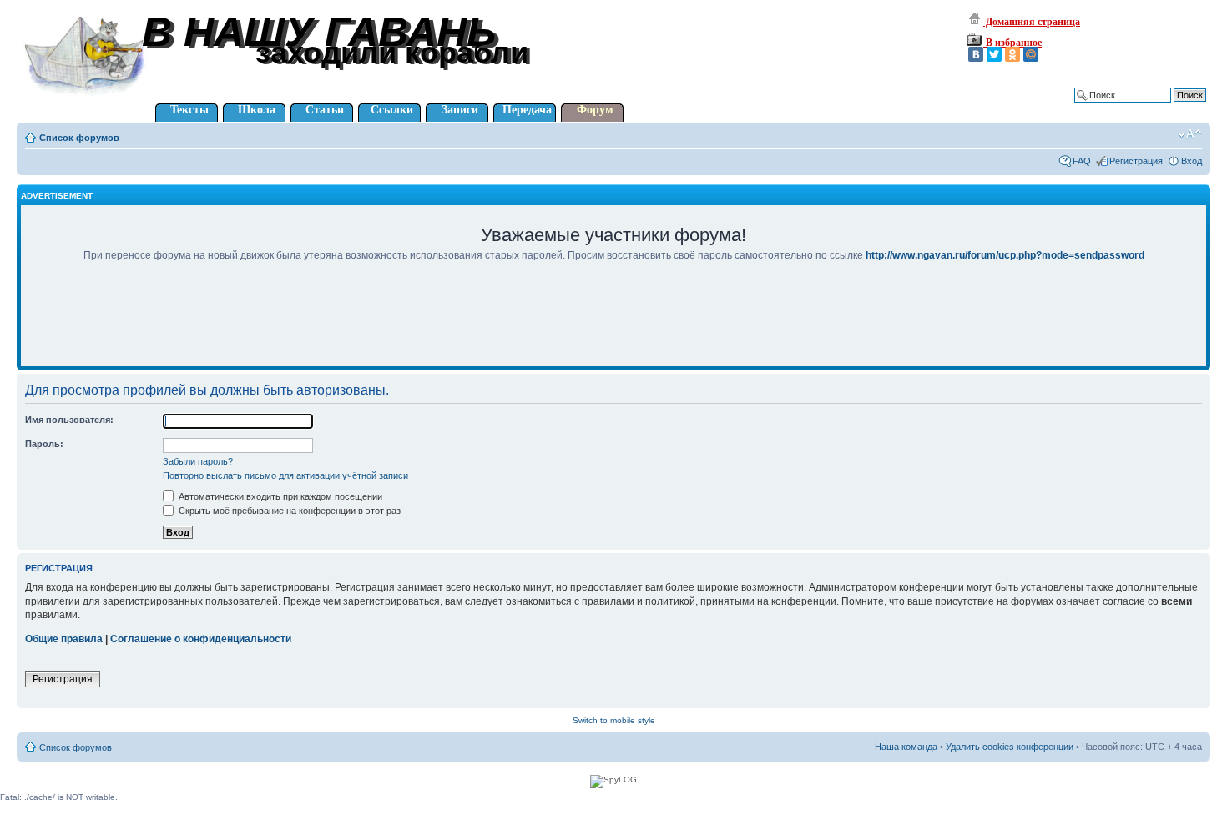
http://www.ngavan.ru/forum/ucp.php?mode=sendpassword (1005, 255)
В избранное (1012, 42)
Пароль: (44, 444)
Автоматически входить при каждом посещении (279, 496)
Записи (460, 109)
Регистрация (1136, 161)
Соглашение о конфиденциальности (200, 639)
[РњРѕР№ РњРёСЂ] (1030, 54)
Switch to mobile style (614, 720)
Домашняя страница (1031, 22)
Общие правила (64, 639)
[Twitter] (994, 54)
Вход (1191, 161)
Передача (527, 109)
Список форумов (79, 138)
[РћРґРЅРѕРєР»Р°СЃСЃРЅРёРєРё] (1012, 54)
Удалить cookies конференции (1009, 747)
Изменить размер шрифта (1190, 134)
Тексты (189, 109)
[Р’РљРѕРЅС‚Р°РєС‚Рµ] (975, 54)
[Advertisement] (613, 325)
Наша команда (906, 747)
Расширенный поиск (1162, 108)
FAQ (1082, 161)
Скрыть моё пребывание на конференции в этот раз (288, 511)
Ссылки (392, 109)
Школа (256, 109)
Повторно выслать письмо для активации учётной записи (285, 475)
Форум (595, 109)
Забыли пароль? (198, 461)
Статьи (324, 109)
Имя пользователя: (69, 420)
